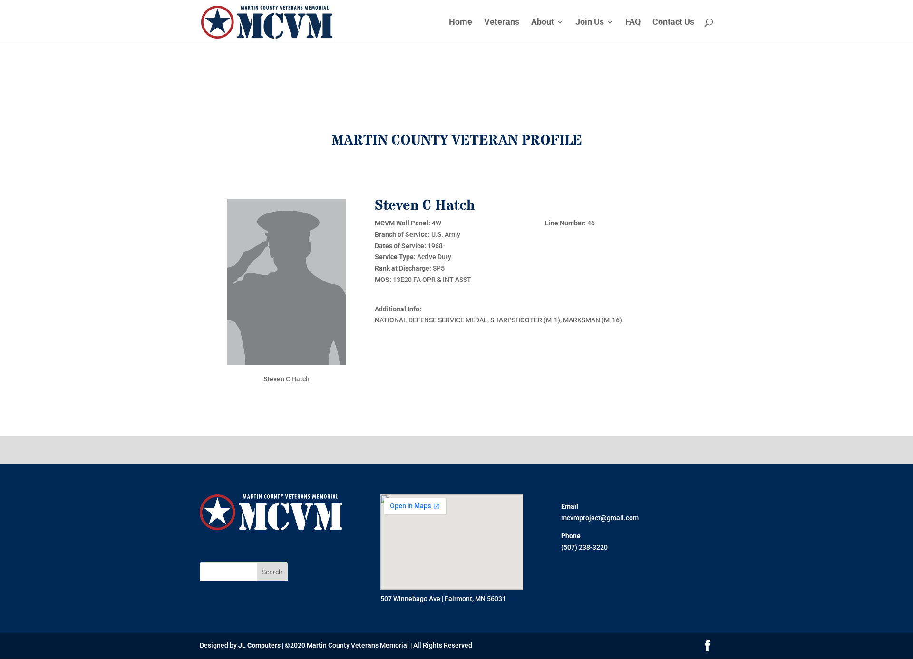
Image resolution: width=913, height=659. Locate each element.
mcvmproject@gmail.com (600, 518)
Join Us (589, 23)
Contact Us (673, 23)
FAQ (633, 23)
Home (460, 23)
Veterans (501, 23)
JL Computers (259, 645)
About (542, 23)
